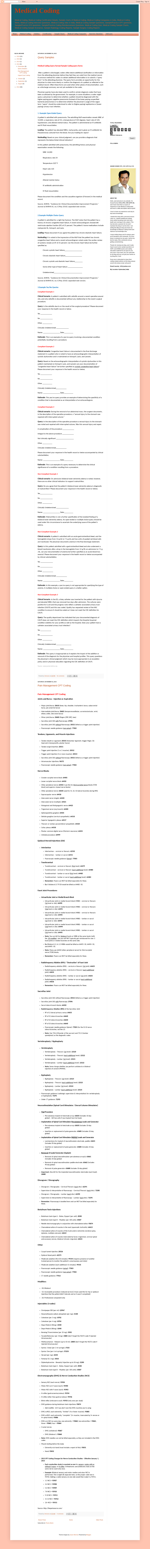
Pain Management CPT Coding (54, 685)
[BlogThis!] (70, 676)
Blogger (88, 1535)
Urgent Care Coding (24, 75)
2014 (18, 61)
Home (15, 34)
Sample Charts (59, 34)
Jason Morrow (74, 1535)
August (20, 84)
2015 (18, 59)
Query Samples (46, 57)
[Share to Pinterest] (76, 676)
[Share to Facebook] (74, 676)
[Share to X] (72, 676)
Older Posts (99, 1520)
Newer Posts (42, 1520)
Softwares (109, 34)
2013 (18, 64)
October (20, 78)
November (21, 66)
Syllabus (37, 34)
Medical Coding (37, 10)
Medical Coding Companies (77, 34)
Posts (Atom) (49, 1523)
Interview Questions (96, 34)
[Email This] (68, 676)
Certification (47, 34)
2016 (18, 56)
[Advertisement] (55, 44)
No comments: (61, 676)
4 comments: (60, 1513)
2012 (18, 87)
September (21, 81)
